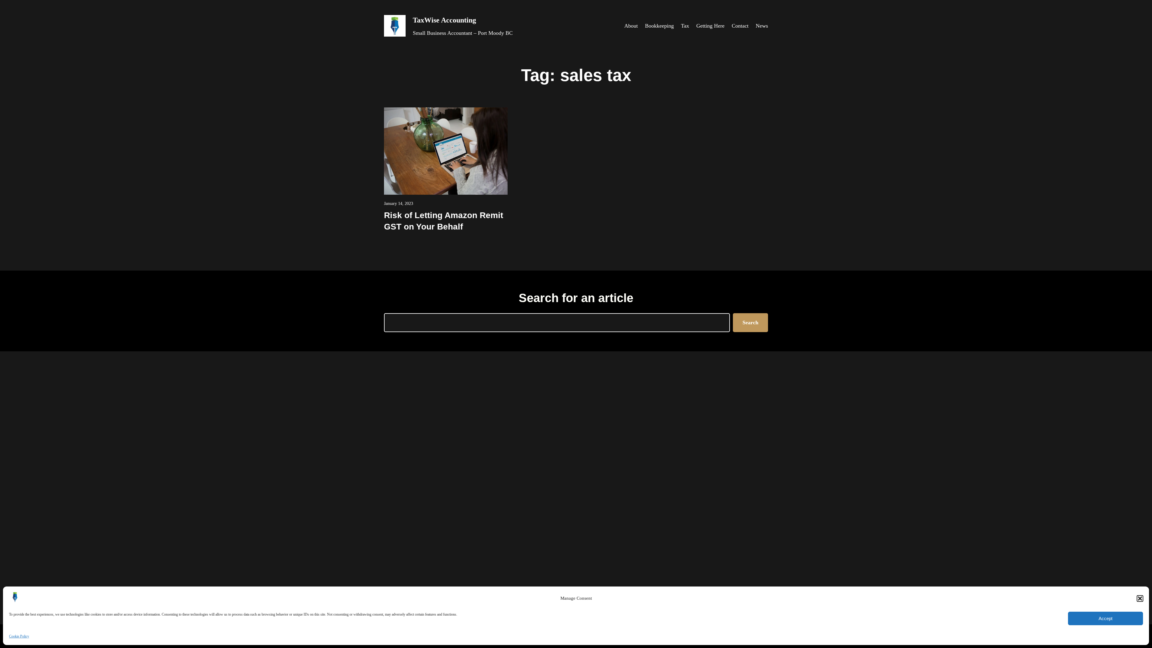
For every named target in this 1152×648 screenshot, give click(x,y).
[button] (1140, 599)
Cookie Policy (19, 636)
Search (750, 323)
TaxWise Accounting (444, 20)
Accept (1105, 618)
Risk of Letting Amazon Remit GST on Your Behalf (443, 221)
